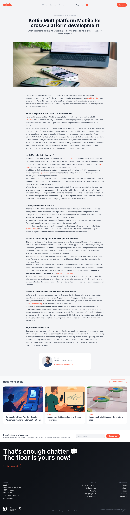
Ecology (123, 488)
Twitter (76, 511)
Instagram (62, 511)
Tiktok (70, 511)
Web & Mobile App (89, 485)
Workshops (91, 497)
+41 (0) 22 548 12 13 (11, 496)
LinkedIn (54, 511)
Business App (91, 488)
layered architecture (65, 273)
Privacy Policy (123, 511)
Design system (90, 494)
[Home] (8, 4)
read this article (93, 98)
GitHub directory (35, 304)
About (124, 485)
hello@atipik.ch (9, 498)
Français (123, 497)
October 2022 (68, 159)
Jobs (125, 491)
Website (93, 491)
